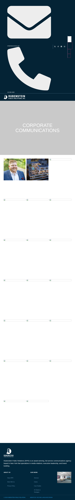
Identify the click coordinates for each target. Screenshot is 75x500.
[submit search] (70, 45)
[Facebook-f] (58, 46)
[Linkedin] (61, 46)
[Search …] (69, 39)
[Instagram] (64, 46)
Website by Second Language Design (41, 497)
